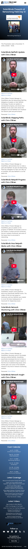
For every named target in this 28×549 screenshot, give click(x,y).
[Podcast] (20, 531)
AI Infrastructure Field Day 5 (14, 451)
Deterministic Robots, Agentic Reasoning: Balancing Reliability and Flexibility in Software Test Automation (14, 487)
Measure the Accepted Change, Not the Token (14, 480)
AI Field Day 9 (14, 464)
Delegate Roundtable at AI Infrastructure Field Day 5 (14, 510)
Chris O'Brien (11, 114)
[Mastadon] (16, 531)
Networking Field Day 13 (14, 35)
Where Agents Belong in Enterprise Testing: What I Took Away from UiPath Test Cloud (14, 491)
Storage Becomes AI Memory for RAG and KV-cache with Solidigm (14, 514)
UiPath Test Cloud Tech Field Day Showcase (14, 508)
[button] (25, 2)
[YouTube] (4, 531)
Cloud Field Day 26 (14, 456)
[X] (24, 531)
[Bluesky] (8, 531)
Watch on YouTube (6, 93)
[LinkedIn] (12, 531)
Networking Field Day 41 (14, 460)
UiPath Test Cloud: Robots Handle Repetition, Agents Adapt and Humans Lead (14, 483)
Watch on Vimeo (6, 95)
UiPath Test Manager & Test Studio (14, 506)
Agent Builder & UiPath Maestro (14, 504)
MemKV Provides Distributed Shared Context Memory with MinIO (14, 517)
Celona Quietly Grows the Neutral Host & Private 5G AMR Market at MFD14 (14, 494)
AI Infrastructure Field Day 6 (14, 473)
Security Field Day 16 (14, 469)
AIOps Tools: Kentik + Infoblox (14, 496)
